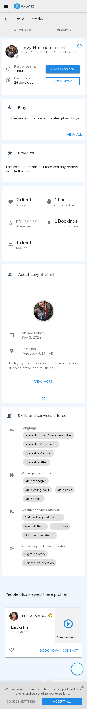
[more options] (76, 612)
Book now (49, 650)
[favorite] (79, 46)
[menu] (6, 6)
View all (74, 135)
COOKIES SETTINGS (20, 701)
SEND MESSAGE (63, 69)
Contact (70, 650)
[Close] (82, 687)
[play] (68, 623)
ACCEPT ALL (62, 701)
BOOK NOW (63, 81)
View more (43, 381)
